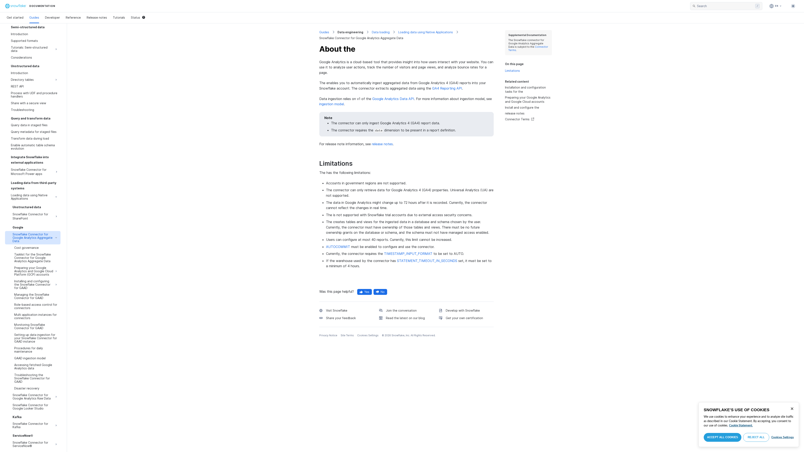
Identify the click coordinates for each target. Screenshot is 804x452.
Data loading (381, 32)
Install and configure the (522, 107)
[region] (748, 424)
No (383, 292)
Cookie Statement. (741, 425)
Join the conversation (401, 310)
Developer (52, 17)
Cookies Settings (782, 437)
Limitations (512, 70)
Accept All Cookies (722, 437)
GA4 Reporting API (447, 88)
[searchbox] (725, 6)
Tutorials (119, 17)
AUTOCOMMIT (338, 247)
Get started (15, 17)
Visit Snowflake (336, 310)
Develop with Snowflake (463, 310)
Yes (366, 292)
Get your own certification (464, 318)
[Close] (792, 408)
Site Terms (347, 335)
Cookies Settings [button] (368, 335)
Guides (34, 17)
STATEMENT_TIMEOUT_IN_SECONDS (427, 261)
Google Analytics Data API (393, 99)
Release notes (97, 17)
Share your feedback (341, 318)
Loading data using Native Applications (425, 32)
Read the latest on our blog (405, 318)
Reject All (756, 437)
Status (135, 17)
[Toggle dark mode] (793, 6)
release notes (382, 144)
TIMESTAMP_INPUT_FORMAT (408, 254)
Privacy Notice (328, 335)
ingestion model (331, 104)
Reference (73, 17)
